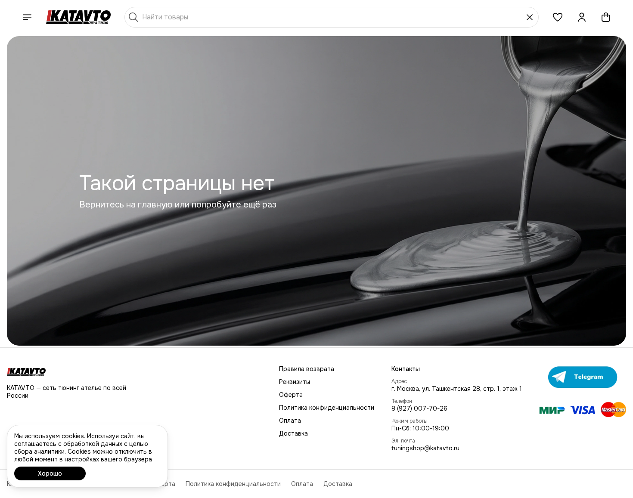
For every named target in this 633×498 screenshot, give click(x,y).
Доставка (293, 433)
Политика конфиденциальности (326, 407)
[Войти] (582, 17)
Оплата (290, 420)
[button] (557, 17)
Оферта (291, 395)
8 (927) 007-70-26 (419, 408)
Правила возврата (306, 369)
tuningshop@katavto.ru (425, 448)
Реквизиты (294, 382)
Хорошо (50, 473)
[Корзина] (606, 17)
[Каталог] (27, 17)
